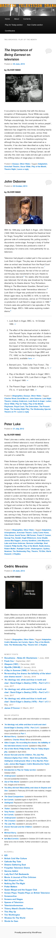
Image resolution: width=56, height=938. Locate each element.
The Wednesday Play (21, 551)
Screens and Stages (13, 899)
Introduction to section (20, 769)
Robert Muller (10, 548)
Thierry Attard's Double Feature (18, 908)
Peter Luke (12, 424)
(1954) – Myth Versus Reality (25, 757)
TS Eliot (42, 551)
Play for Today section (14, 24)
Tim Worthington (12, 914)
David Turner (20, 535)
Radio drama (44, 546)
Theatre (34, 551)
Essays (15, 163)
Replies (17, 554)
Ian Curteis (23, 642)
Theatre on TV (10, 411)
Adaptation (42, 163)
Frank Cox (9, 661)
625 (5, 855)
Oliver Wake (25, 163)
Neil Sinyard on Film (13, 880)
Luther (48, 401)
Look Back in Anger (36, 401)
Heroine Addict (11, 871)
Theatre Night (10, 169)
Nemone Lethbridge (34, 543)
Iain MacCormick (11, 838)
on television (18, 54)
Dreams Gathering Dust (15, 864)
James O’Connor (12, 708)
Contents (27, 18)
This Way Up (10, 911)
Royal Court (19, 406)
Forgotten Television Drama (17, 867)
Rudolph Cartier (23, 548)
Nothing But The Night (14, 883)
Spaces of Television (13, 902)
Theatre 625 (33, 644)
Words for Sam (11, 921)
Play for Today (22, 403)
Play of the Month (39, 166)
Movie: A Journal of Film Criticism (20, 877)
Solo (6, 644)
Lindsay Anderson (19, 401)
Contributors (10, 30)
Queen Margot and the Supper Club (20, 889)
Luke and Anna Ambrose (14, 543)
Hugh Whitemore (29, 538)
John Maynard (43, 540)
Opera (31, 642)
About (16, 18)
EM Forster (31, 535)
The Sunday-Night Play (19, 409)
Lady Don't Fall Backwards (16, 874)
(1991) (11, 664)
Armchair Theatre (11, 166)
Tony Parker (9, 811)
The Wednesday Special (40, 409)
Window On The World (14, 917)
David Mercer (23, 398)
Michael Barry (10, 736)
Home (7, 18)
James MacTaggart (12, 540)
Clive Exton (9, 535)
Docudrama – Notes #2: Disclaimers (20, 657)
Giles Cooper (9, 742)
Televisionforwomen (13, 905)
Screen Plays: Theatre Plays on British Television (27, 892)
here (30, 358)
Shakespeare (36, 548)
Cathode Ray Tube (12, 861)
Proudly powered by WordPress (28, 932)
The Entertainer (31, 406)
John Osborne (15, 181)
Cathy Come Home (41, 532)
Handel (18, 538)
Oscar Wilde (25, 166)
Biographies (17, 395)
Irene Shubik (42, 538)
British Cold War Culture (15, 858)
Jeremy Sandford (29, 540)
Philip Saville (17, 546)
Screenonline (10, 896)
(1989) (15, 670)
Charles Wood (10, 398)
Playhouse (8, 406)
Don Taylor (44, 764)
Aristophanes (10, 532)
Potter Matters (10, 886)
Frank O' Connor (44, 535)
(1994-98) (12, 667)
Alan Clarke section (35, 24)
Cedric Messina (16, 566)
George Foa (9, 538)
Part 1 (23, 733)
